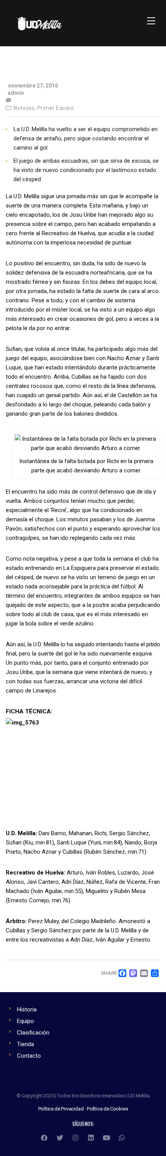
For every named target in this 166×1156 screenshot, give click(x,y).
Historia (27, 1009)
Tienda (25, 1044)
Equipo (25, 1021)
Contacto (29, 1055)
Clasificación (33, 1032)
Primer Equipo (55, 108)
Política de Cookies (107, 1109)
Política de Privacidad (61, 1109)
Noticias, (25, 108)
